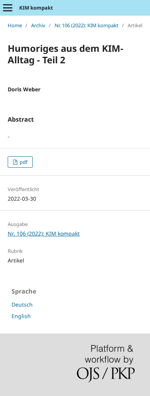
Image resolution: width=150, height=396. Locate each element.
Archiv (38, 25)
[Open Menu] (7, 7)
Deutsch (22, 304)
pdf (22, 161)
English (21, 316)
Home (15, 25)
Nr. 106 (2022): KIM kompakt (86, 25)
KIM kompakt (36, 7)
